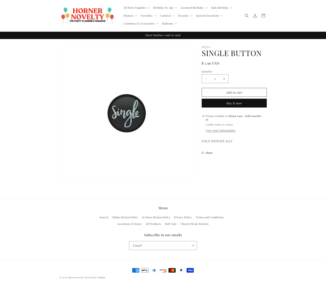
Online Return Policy (125, 217)
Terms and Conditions (210, 217)
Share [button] (209, 153)
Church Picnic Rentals (194, 224)
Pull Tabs (171, 224)
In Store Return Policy (156, 217)
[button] (136, 8)
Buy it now (234, 103)
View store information (220, 130)
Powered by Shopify (95, 277)
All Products (153, 224)
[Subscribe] (192, 245)
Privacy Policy (183, 217)
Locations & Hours (130, 224)
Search (103, 217)
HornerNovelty (76, 277)
